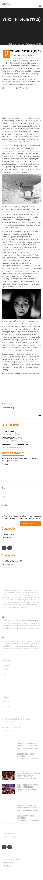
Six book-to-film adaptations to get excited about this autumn (28, 774)
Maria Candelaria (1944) (12, 438)
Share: (38, 415)
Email (3, 496)
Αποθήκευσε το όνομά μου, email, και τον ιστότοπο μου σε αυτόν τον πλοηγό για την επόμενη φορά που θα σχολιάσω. (21, 517)
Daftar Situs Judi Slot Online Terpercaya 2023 (16, 719)
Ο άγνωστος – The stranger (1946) (15, 444)
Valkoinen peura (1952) (25, 51)
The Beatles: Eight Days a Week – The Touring (27, 786)
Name (4, 488)
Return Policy (6, 665)
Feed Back (5, 670)
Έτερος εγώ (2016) (9, 432)
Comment (5, 464)
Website (4, 505)
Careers (4, 675)
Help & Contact (7, 660)
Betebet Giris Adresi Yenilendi (11, 728)
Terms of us (6, 702)
